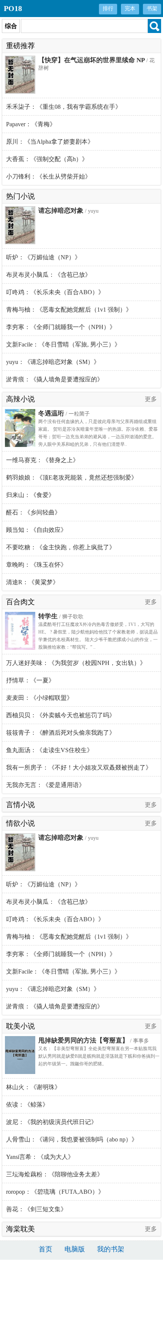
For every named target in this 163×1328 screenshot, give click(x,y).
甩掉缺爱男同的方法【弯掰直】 (83, 1040)
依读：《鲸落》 (27, 1104)
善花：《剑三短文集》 (36, 1209)
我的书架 (110, 1249)
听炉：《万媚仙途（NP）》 (43, 257)
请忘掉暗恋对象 (60, 210)
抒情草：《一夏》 (30, 680)
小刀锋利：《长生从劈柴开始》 (48, 176)
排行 (108, 8)
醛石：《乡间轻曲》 (33, 512)
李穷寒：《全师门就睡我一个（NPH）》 (61, 327)
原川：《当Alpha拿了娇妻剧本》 (50, 141)
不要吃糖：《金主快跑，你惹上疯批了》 (60, 547)
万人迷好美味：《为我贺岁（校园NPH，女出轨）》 (76, 663)
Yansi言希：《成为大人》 (40, 1157)
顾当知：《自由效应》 (36, 530)
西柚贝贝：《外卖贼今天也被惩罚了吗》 (60, 715)
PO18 (13, 8)
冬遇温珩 (51, 413)
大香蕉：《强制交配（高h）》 (47, 159)
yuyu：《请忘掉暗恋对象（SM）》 (53, 362)
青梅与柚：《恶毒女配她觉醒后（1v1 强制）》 (69, 309)
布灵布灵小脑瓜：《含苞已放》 (48, 274)
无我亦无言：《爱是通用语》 (45, 785)
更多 (151, 399)
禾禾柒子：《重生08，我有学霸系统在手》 (63, 106)
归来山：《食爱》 (30, 495)
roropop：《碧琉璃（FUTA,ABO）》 (55, 1191)
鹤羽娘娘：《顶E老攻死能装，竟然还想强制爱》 (71, 477)
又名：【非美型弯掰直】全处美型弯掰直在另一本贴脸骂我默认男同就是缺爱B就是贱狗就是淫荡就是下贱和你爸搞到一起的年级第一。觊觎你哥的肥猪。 (99, 1056)
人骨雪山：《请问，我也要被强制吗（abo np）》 (72, 1139)
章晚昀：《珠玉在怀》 (36, 564)
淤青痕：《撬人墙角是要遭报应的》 (54, 379)
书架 (152, 8)
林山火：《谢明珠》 (33, 1087)
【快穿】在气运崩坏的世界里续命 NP (91, 60)
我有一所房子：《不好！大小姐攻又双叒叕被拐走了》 (79, 767)
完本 (130, 8)
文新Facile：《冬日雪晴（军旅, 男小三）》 (63, 344)
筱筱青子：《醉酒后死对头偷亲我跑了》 (60, 732)
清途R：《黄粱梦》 (32, 582)
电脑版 (74, 1249)
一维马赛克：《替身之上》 (42, 460)
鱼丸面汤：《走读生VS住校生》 (49, 750)
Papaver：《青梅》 (31, 124)
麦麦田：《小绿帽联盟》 (39, 698)
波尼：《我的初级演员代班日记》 (51, 1122)
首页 (45, 1249)
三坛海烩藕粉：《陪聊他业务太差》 (54, 1174)
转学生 (48, 616)
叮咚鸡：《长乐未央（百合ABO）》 (55, 292)
